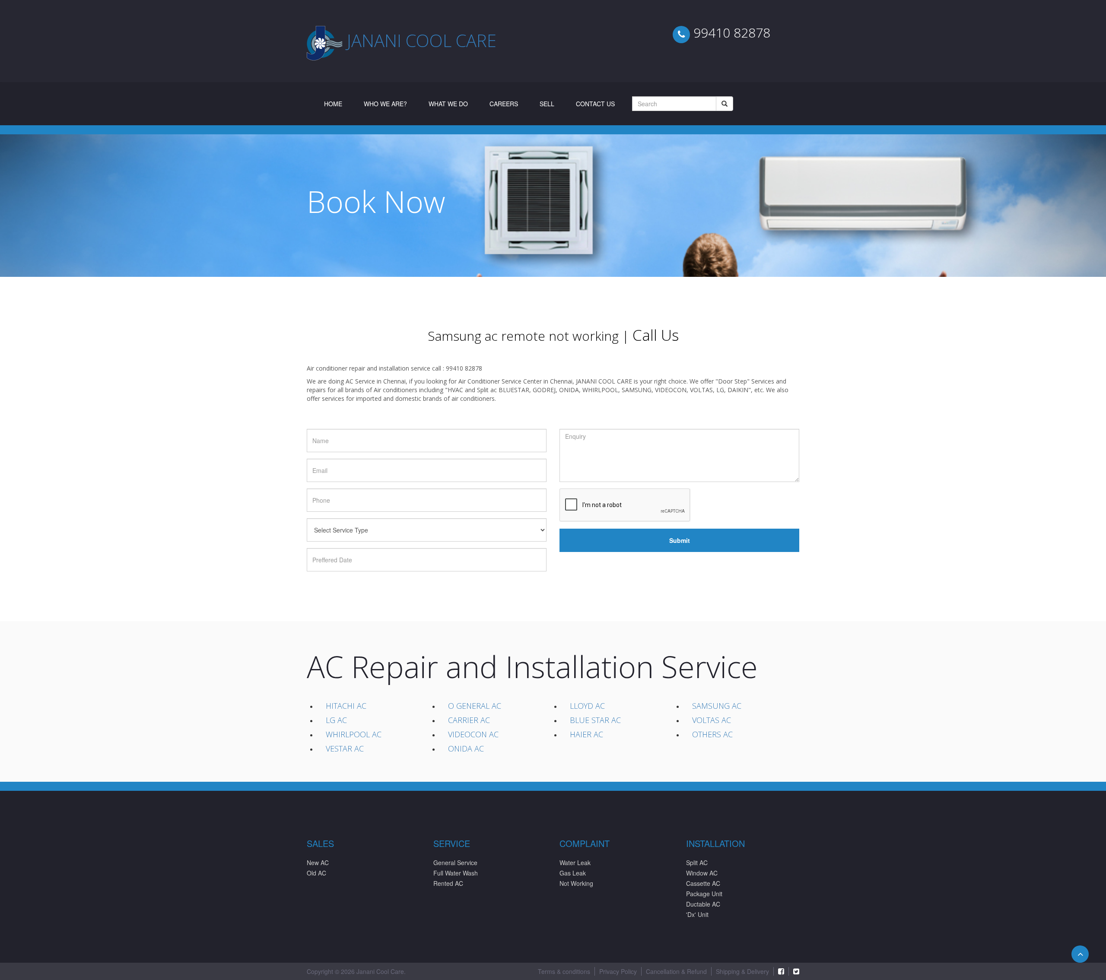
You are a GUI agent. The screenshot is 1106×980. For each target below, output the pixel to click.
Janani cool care (421, 40)
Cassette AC (703, 883)
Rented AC (448, 883)
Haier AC (586, 734)
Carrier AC (469, 720)
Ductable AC (703, 904)
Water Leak (575, 862)
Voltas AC (711, 720)
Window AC (702, 873)
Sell (547, 103)
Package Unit (704, 893)
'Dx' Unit (697, 914)
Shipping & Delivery (742, 971)
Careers (503, 103)
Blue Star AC (595, 720)
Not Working (576, 883)
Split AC (697, 862)
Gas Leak (572, 873)
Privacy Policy (618, 971)
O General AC (474, 706)
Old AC (316, 873)
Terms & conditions (564, 971)
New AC (318, 862)
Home (338, 103)
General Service (455, 862)
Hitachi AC (346, 706)
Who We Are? (385, 103)
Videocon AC (473, 734)
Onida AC (466, 748)
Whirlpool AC (353, 734)
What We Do (448, 103)
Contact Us (595, 103)
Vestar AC (345, 748)
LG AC (336, 720)
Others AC (712, 734)
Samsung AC (716, 706)
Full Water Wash (455, 873)
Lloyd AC (587, 706)
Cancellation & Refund (676, 971)
